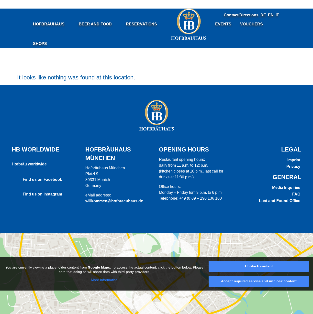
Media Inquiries (286, 187)
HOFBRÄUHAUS (49, 24)
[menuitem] (263, 15)
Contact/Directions (241, 15)
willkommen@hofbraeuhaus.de (114, 201)
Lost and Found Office (279, 201)
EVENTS (223, 24)
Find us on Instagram (42, 194)
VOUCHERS (251, 24)
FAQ (296, 194)
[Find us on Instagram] (15, 193)
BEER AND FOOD (95, 24)
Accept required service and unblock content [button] (259, 281)
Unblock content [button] (259, 266)
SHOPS (40, 44)
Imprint (293, 160)
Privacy (293, 166)
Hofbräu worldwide (29, 164)
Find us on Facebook (42, 179)
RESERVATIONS (141, 24)
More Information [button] (104, 280)
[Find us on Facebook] (15, 179)
